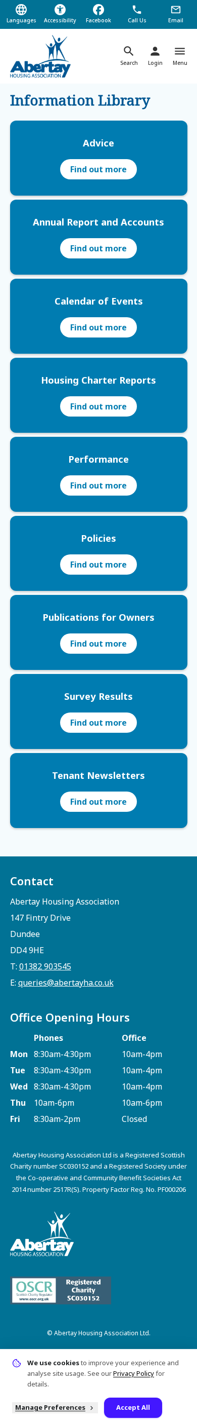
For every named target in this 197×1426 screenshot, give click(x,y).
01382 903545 (45, 966)
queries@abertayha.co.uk (66, 982)
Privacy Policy (133, 1373)
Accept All (133, 1407)
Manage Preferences (50, 1407)
